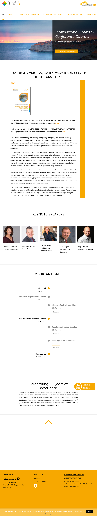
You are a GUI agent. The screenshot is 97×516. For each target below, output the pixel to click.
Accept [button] (89, 511)
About (11, 14)
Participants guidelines (52, 14)
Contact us (91, 14)
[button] (2, 40)
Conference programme (29, 14)
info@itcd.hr (37, 478)
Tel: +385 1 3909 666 (40, 482)
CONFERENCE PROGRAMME (74, 474)
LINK (64, 132)
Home (3, 14)
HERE (57, 123)
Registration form (75, 14)
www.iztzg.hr (7, 487)
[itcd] (24, 4)
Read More (48, 514)
